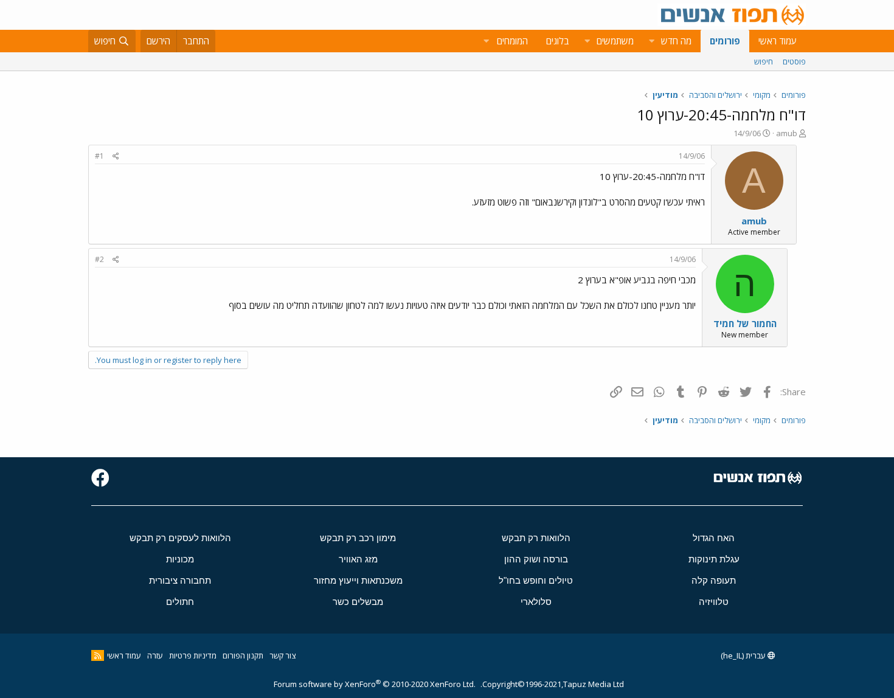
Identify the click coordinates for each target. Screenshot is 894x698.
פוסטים (794, 61)
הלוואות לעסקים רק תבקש (180, 538)
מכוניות (180, 559)
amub (786, 133)
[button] (651, 41)
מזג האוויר (358, 559)
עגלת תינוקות (714, 559)
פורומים (725, 41)
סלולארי (536, 601)
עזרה (155, 655)
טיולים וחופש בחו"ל (536, 580)
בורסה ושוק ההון (536, 559)
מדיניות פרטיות (193, 655)
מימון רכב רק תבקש (358, 538)
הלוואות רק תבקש (536, 538)
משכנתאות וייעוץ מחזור (358, 580)
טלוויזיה (714, 601)
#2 (99, 259)
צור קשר (282, 655)
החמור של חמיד (745, 323)
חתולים (180, 601)
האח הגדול (714, 538)
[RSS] (97, 655)
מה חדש (676, 41)
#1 (99, 156)
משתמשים (615, 41)
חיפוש (763, 61)
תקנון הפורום (243, 655)
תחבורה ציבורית (180, 580)
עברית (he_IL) (744, 655)
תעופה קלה (713, 580)
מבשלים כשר (358, 601)
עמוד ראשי (777, 41)
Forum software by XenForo (375, 684)
